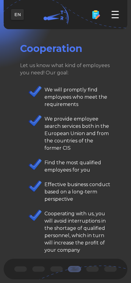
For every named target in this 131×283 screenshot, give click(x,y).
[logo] (56, 14)
